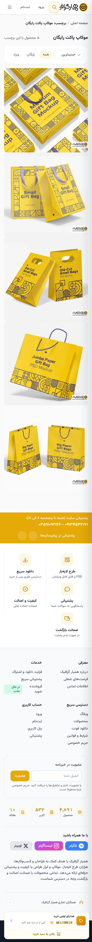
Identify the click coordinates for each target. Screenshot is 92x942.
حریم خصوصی (78, 743)
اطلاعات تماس (77, 686)
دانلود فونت (80, 728)
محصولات (81, 721)
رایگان (31, 55)
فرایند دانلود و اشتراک (27, 672)
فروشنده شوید (27, 689)
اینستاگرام (45, 846)
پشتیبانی (36, 735)
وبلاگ (84, 714)
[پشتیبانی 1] (33, 535)
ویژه (16, 55)
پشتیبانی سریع (31, 679)
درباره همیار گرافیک (74, 672)
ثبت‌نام (25, 7)
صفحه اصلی (79, 23)
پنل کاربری (35, 728)
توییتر (18, 846)
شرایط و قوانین (77, 735)
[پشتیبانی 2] (22, 535)
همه (46, 55)
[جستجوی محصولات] (54, 7)
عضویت (20, 776)
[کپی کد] (52, 923)
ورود (41, 7)
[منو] (9, 7)
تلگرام (73, 846)
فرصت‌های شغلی (76, 679)
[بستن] (11, 920)
